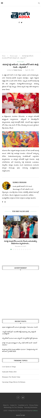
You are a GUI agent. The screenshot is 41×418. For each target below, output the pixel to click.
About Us (6, 405)
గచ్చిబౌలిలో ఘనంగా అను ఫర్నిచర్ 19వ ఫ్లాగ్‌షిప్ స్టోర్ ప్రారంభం (20, 338)
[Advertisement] (20, 40)
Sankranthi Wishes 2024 (9, 372)
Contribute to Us (23, 405)
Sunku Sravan (18, 70)
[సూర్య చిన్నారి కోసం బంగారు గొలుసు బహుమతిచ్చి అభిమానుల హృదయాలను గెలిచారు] (20, 226)
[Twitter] (21, 22)
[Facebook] (19, 22)
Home (3, 56)
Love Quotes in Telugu (9, 366)
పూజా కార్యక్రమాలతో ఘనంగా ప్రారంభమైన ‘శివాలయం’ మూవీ (20, 327)
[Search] (39, 3)
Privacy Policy (33, 405)
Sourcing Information (30, 407)
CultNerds (35, 410)
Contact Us (13, 405)
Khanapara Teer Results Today (11, 377)
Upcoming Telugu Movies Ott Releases (13, 382)
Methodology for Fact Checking (13, 407)
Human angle (14, 56)
